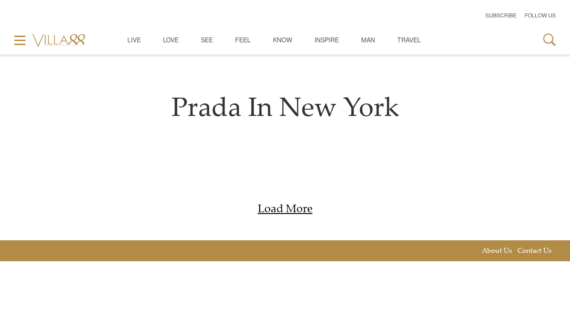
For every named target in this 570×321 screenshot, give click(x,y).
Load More (285, 209)
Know (282, 39)
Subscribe (501, 15)
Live (134, 39)
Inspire (326, 39)
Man (368, 39)
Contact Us (534, 251)
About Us (497, 251)
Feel (243, 39)
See (207, 39)
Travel (409, 39)
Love (171, 39)
